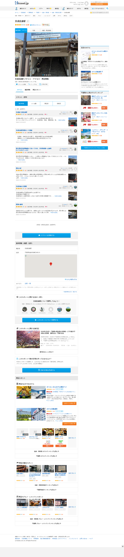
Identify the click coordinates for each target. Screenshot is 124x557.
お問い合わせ (83, 538)
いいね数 (34, 103)
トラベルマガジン (99, 8)
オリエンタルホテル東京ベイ (57, 387)
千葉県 (38, 12)
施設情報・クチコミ (21, 30)
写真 (34, 30)
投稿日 (59, 103)
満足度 (46, 103)
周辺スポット (37, 90)
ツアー (41, 8)
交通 (54, 15)
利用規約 (36, 538)
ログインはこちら (79, 4)
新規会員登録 (99, 4)
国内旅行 (23, 12)
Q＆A (71, 15)
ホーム (17, 12)
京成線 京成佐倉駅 (21, 112)
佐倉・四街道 (45, 12)
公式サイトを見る (69, 403)
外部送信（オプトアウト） (59, 538)
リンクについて (73, 538)
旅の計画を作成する (48, 370)
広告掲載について (27, 538)
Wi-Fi (48, 8)
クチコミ (22, 84)
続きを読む (62, 120)
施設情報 (27, 90)
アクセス (46, 24)
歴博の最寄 (19, 204)
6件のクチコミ (36, 25)
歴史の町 (18, 168)
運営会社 (17, 538)
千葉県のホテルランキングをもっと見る (94, 148)
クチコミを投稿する (47, 235)
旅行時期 (21, 103)
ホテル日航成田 (52, 409)
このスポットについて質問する (47, 320)
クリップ (33, 84)
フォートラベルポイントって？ (100, 12)
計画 (44, 84)
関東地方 (31, 12)
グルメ (39, 15)
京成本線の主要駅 (21, 186)
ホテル (32, 8)
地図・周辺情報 (46, 30)
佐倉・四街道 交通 (57, 12)
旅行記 (57, 8)
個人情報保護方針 (45, 538)
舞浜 (98, 133)
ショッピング (47, 15)
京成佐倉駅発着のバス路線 (24, 130)
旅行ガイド (23, 8)
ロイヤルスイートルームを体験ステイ (59, 413)
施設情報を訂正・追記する (70, 291)
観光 (34, 15)
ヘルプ (91, 538)
